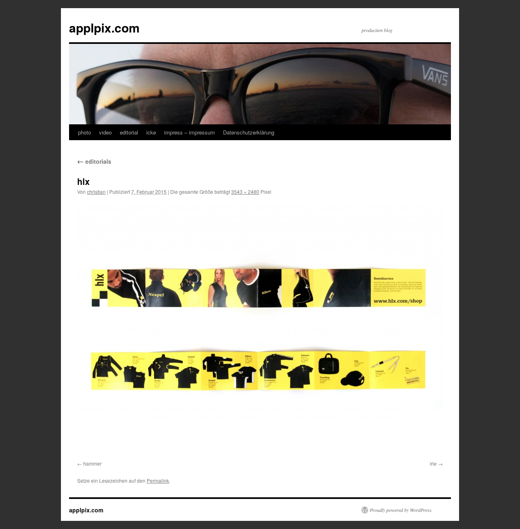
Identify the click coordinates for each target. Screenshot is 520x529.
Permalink (158, 480)
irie (433, 463)
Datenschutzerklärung (248, 132)
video (105, 132)
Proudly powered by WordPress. (401, 510)
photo (84, 132)
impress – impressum (189, 132)
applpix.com (104, 27)
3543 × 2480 (245, 191)
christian (96, 191)
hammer (92, 463)
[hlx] (260, 329)
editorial (129, 132)
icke (151, 132)
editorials (94, 161)
